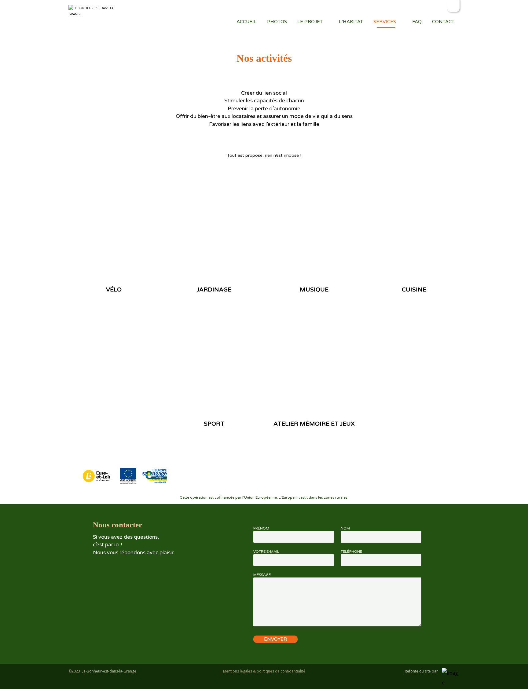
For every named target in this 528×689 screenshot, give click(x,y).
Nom (345, 528)
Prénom (261, 528)
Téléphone (351, 551)
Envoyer (275, 639)
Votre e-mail (266, 551)
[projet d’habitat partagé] (90, 11)
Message (262, 575)
